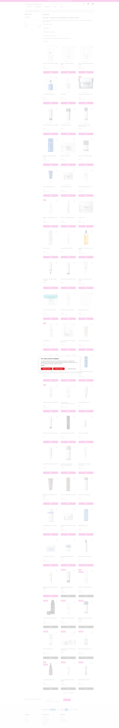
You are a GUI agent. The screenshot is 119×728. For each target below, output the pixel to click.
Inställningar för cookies (72, 368)
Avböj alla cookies (59, 368)
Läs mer (42, 365)
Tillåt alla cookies (46, 368)
